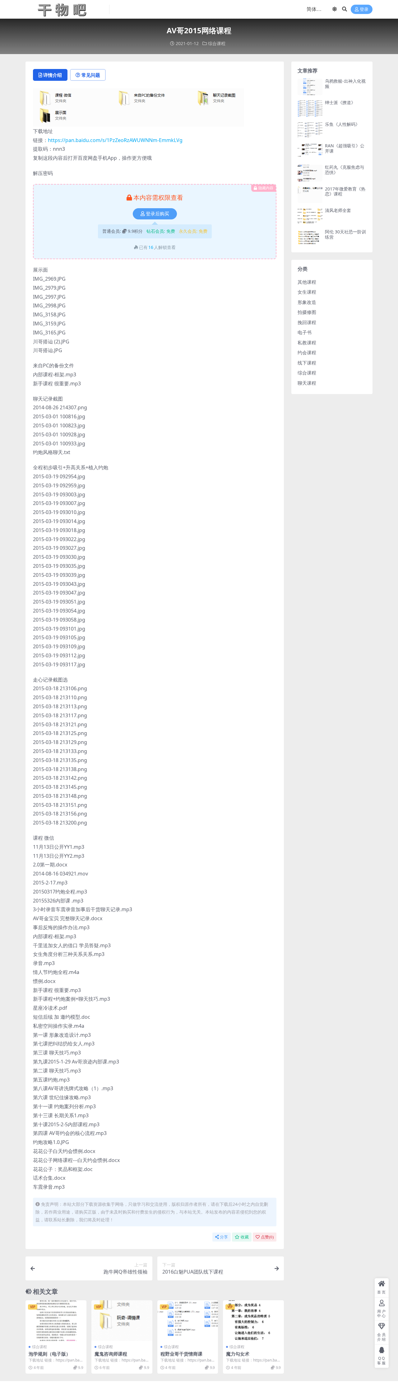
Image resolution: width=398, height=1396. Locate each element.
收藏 (245, 1237)
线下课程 (307, 363)
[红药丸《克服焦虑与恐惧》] (310, 173)
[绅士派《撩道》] (310, 108)
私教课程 (307, 342)
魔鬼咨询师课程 (111, 1354)
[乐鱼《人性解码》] (310, 130)
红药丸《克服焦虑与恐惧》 (344, 169)
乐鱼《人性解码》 (342, 124)
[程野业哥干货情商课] (187, 1320)
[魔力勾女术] (253, 1320)
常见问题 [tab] (90, 75)
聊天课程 (307, 383)
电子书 (305, 332)
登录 (364, 9)
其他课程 (307, 282)
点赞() (267, 1237)
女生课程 (307, 292)
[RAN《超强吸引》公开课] (310, 151)
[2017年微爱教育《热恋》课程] (310, 194)
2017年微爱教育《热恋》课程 (345, 191)
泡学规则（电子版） (50, 1354)
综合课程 (216, 43)
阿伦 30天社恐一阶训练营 (345, 234)
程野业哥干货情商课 (181, 1354)
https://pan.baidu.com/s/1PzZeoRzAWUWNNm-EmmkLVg (115, 140)
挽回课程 (307, 322)
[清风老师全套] (310, 216)
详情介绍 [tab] (52, 75)
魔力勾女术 (237, 1354)
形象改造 (307, 302)
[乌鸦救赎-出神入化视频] (310, 87)
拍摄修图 (307, 312)
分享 (224, 1237)
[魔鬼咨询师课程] (121, 1320)
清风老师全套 (338, 210)
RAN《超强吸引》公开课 (344, 148)
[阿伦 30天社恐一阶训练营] (310, 237)
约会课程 (307, 352)
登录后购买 (157, 213)
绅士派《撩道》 (340, 102)
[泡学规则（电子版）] (55, 1320)
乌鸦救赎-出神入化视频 (345, 83)
